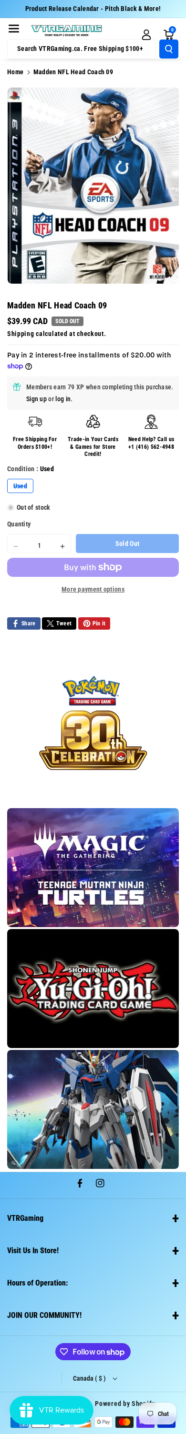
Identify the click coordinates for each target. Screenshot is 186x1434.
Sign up (36, 399)
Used (23, 487)
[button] (13, 28)
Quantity (19, 524)
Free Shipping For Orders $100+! (35, 443)
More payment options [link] (93, 589)
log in (63, 399)
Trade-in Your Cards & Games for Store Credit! (93, 446)
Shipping (20, 333)
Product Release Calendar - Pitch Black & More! (93, 8)
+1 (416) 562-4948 (151, 447)
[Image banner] (93, 723)
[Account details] (146, 34)
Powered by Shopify (125, 1403)
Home (15, 72)
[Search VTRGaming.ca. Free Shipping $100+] (168, 49)
